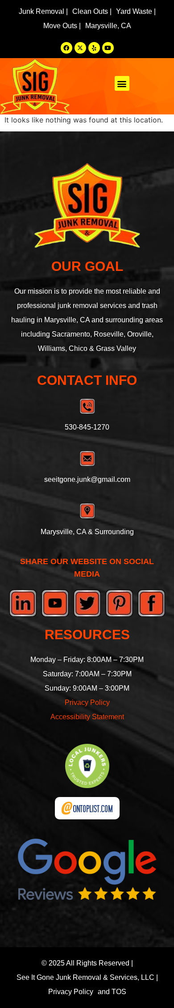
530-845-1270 (87, 427)
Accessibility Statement (87, 717)
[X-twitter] (80, 48)
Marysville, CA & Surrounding (87, 532)
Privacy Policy (87, 702)
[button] (122, 83)
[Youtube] (108, 48)
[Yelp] (94, 48)
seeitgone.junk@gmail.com (87, 479)
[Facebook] (66, 48)
